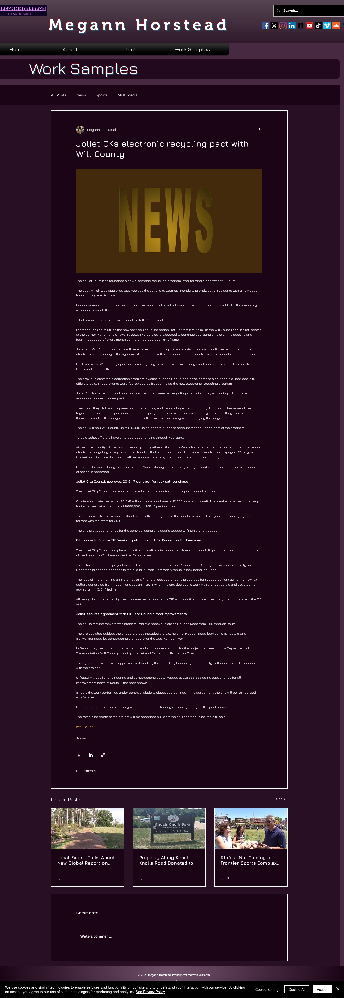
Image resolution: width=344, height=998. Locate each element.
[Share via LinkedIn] (90, 755)
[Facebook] (265, 25)
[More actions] (259, 130)
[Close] (338, 989)
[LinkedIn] (292, 25)
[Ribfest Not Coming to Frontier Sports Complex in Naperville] (251, 828)
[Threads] (300, 25)
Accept (322, 989)
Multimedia (128, 95)
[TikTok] (318, 25)
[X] (274, 25)
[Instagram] (283, 25)
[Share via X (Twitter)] (78, 755)
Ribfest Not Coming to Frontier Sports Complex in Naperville (249, 860)
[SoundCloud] (336, 25)
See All (282, 799)
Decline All (297, 989)
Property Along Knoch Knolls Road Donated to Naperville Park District (166, 860)
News (81, 95)
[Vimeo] (327, 25)
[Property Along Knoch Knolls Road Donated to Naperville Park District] (169, 828)
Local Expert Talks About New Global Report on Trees (86, 860)
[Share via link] (103, 755)
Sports (102, 95)
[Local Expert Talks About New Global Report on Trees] (87, 828)
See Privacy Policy (150, 991)
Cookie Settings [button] (267, 989)
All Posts (58, 95)
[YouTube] (309, 25)
